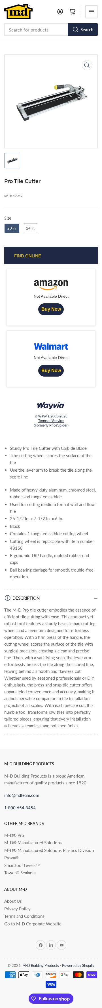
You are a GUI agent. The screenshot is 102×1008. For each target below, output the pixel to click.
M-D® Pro (14, 835)
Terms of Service (51, 421)
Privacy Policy (17, 908)
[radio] (12, 228)
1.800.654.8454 (20, 807)
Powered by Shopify (78, 965)
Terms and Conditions (24, 916)
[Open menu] (91, 11)
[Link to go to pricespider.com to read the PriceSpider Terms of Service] (51, 403)
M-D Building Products (40, 965)
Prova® (11, 857)
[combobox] (51, 29)
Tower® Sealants (20, 872)
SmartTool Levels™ (22, 865)
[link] (51, 309)
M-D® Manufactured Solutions (33, 842)
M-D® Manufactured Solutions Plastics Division (49, 850)
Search (86, 29)
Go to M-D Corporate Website (32, 923)
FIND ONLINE (27, 255)
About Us (13, 901)
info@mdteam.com (21, 795)
